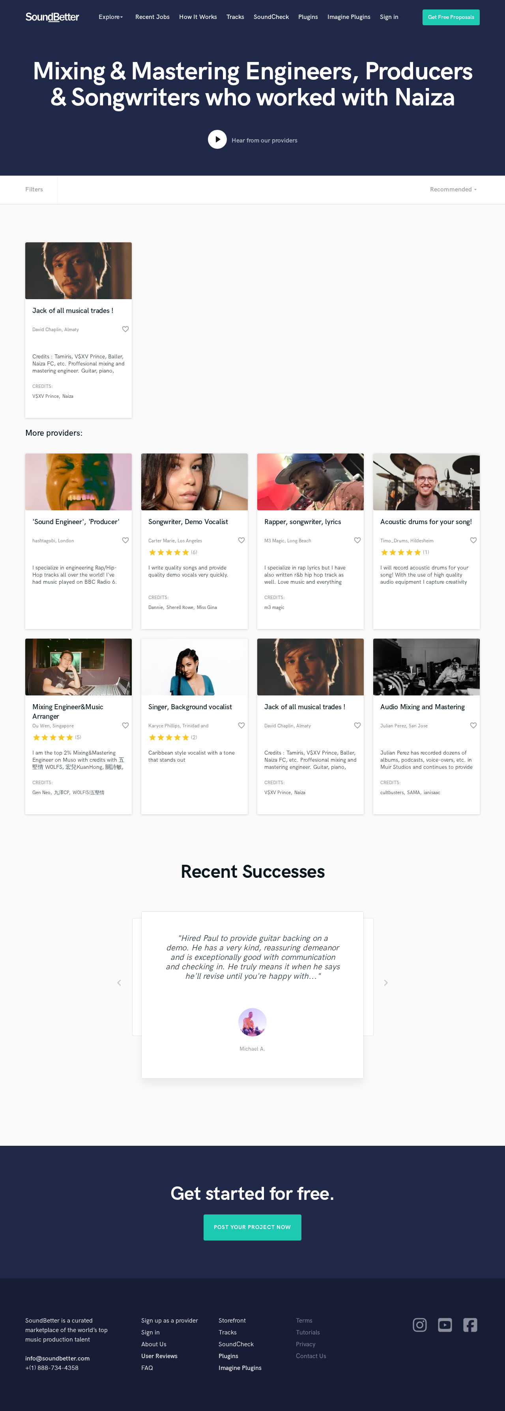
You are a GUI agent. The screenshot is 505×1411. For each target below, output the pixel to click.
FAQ (147, 1368)
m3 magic (274, 608)
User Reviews (159, 1356)
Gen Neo (41, 793)
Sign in (389, 17)
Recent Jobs (152, 17)
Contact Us (311, 1356)
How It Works (198, 17)
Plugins (308, 17)
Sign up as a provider (169, 1321)
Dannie (155, 608)
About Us (153, 1344)
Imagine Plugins (348, 17)
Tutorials (308, 1332)
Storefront (232, 1321)
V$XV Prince (45, 396)
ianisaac (432, 793)
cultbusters (392, 793)
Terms (304, 1321)
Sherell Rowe (179, 608)
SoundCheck (271, 17)
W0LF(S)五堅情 (89, 793)
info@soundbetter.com (57, 1358)
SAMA (413, 793)
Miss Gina (207, 608)
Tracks (235, 17)
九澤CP (61, 793)
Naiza (67, 396)
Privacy (306, 1344)
